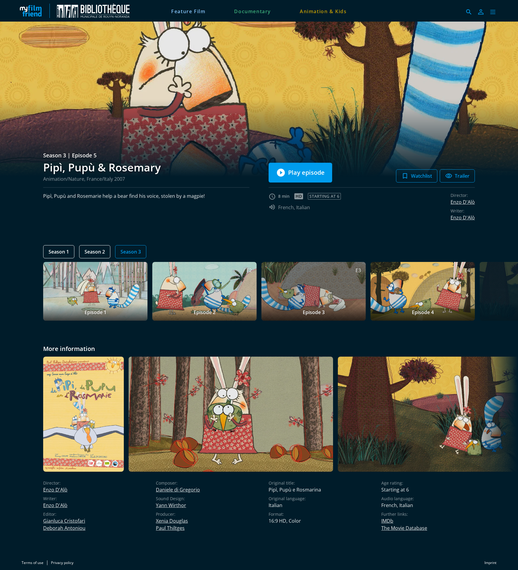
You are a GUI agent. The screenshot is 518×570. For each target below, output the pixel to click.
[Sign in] (481, 12)
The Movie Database (404, 528)
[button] (493, 12)
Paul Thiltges (170, 528)
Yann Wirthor (171, 505)
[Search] (469, 12)
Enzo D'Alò (463, 202)
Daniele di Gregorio (178, 489)
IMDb (387, 521)
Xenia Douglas (172, 521)
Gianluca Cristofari (64, 521)
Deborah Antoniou (64, 528)
